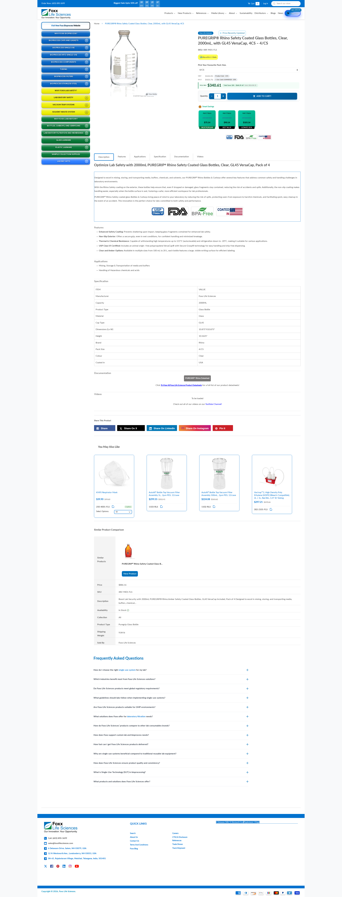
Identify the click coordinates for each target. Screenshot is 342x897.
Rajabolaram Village (251, 822)
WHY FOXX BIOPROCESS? (66, 34)
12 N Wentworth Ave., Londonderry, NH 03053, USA (72, 853)
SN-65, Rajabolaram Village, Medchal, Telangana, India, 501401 (77, 859)
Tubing (63, 69)
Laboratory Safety (63, 98)
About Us (134, 837)
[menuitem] (170, 13)
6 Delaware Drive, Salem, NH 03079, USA (67, 848)
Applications (140, 157)
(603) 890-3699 (58, 3)
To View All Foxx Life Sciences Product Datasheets (181, 385)
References (176, 841)
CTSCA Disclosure (179, 837)
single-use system (127, 670)
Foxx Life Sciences (67, 891)
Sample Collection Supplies (66, 154)
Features (122, 157)
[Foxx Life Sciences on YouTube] (77, 866)
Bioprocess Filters (63, 76)
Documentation (181, 157)
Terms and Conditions (139, 845)
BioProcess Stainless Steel (63, 84)
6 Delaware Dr (221, 822)
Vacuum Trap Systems (64, 105)
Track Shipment (178, 848)
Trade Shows (177, 844)
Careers (175, 833)
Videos (200, 157)
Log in (265, 4)
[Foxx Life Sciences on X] (45, 867)
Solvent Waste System (63, 112)
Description (103, 157)
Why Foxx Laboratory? (66, 119)
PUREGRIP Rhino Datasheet (197, 378)
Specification (160, 157)
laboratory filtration (136, 716)
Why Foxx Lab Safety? (66, 91)
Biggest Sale (295, 12)
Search (133, 833)
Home (96, 24)
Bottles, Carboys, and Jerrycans (63, 126)
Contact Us (134, 841)
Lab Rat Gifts (63, 161)
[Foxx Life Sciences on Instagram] (70, 867)
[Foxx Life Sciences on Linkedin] (64, 867)
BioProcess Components (63, 62)
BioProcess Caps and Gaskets (63, 40)
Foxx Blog (134, 849)
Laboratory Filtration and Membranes (63, 133)
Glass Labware (63, 140)
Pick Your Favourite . (212, 65)
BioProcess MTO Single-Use (63, 55)
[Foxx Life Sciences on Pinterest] (57, 867)
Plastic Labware (63, 147)
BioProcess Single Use (64, 48)
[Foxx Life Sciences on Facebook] (51, 867)
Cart (254, 4)
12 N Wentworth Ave (235, 822)
